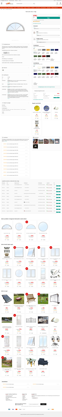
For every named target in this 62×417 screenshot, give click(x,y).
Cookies (23, 398)
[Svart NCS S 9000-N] (48, 56)
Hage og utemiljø (10, 7)
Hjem (1, 9)
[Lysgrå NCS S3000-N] (40, 50)
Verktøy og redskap (20, 7)
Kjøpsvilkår (23, 395)
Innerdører (33, 7)
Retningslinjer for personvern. (37, 406)
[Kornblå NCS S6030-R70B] (57, 50)
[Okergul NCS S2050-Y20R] (48, 50)
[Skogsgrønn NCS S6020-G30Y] (40, 56)
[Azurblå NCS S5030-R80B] (52, 50)
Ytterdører (28, 7)
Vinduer (25, 7)
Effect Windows (4, 106)
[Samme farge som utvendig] (35, 68)
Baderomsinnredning (4, 7)
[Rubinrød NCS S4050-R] (52, 74)
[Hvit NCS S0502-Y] (35, 50)
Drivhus (15, 7)
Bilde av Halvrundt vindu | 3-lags (15, 40)
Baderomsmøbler (43, 7)
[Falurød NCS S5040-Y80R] (44, 56)
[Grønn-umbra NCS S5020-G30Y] (40, 74)
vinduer (21, 62)
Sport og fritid (38, 7)
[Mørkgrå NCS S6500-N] (44, 50)
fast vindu (6, 46)
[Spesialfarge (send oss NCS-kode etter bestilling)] (50, 56)
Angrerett (23, 396)
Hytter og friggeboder (55, 7)
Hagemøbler (48, 7)
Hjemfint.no (24, 397)
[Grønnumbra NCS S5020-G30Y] (35, 56)
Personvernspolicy (24, 399)
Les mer (6, 141)
